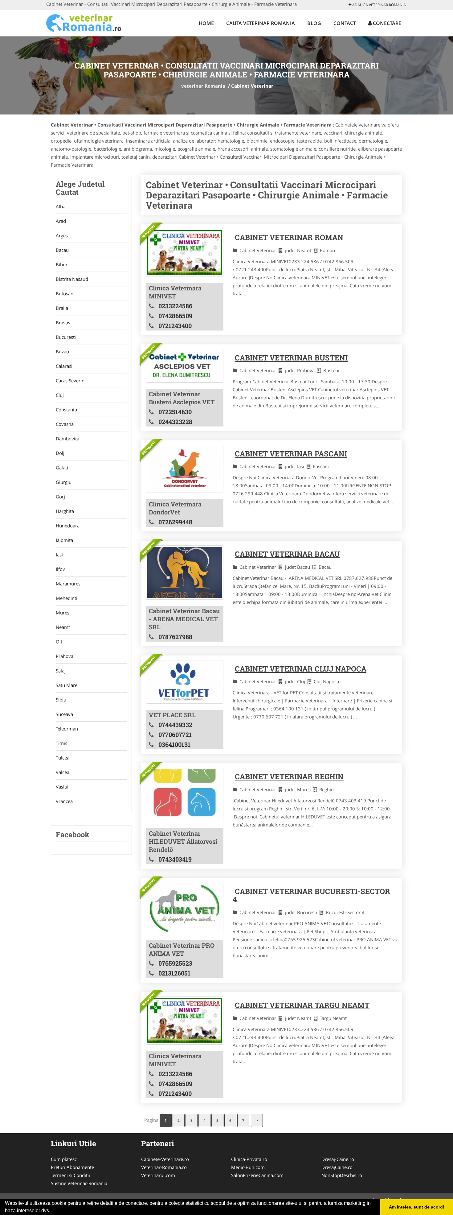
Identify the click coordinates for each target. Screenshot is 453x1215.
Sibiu (61, 700)
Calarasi (64, 366)
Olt (59, 642)
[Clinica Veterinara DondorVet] (184, 469)
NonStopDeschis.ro (341, 1175)
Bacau (62, 250)
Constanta (66, 409)
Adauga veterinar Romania (378, 4)
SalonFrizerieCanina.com (257, 1175)
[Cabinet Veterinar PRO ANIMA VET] (184, 908)
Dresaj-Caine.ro (337, 1159)
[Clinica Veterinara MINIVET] (184, 253)
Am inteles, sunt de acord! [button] (416, 1207)
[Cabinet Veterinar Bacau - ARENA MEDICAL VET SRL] (184, 572)
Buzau (62, 351)
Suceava (64, 714)
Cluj (60, 395)
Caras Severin (70, 380)
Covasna (65, 424)
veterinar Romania (203, 86)
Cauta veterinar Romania (260, 23)
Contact (344, 23)
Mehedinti (66, 598)
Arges (62, 235)
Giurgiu (63, 482)
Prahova (64, 656)
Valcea (62, 772)
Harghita (65, 511)
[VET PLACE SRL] (184, 682)
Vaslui (62, 787)
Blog (314, 23)
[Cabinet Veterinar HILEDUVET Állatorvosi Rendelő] (184, 795)
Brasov (63, 322)
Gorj (60, 496)
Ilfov (60, 569)
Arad (61, 221)
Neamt (63, 627)
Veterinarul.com (158, 1175)
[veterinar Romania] (86, 22)
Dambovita (67, 438)
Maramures (68, 583)
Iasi (59, 554)
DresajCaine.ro (337, 1167)
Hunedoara (68, 525)
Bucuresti (66, 337)
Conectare (386, 23)
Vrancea (64, 801)
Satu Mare (66, 685)
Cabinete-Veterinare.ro (165, 1159)
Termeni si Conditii (70, 1175)
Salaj (61, 671)
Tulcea (62, 758)
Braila (62, 308)
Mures (62, 613)
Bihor (61, 264)
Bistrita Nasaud (72, 279)
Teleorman (67, 729)
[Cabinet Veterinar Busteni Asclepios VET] (184, 366)
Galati (62, 467)
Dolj (60, 453)
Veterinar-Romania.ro (164, 1167)
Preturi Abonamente (72, 1167)
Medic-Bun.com (248, 1167)
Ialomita (64, 540)
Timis (61, 743)
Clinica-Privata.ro (249, 1159)
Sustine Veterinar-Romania (79, 1183)
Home (206, 23)
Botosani (65, 293)
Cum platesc (64, 1159)
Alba (60, 206)
